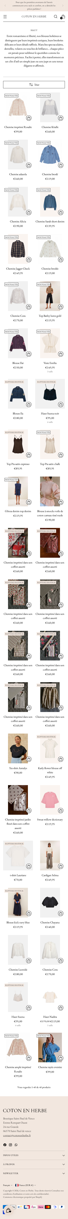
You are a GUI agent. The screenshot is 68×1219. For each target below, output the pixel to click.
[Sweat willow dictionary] (50, 800)
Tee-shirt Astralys (18, 768)
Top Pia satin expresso (17, 464)
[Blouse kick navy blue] (18, 903)
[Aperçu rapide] (29, 404)
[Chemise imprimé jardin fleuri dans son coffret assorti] (18, 800)
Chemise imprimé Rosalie (18, 127)
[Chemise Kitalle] (50, 107)
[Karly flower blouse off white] (50, 748)
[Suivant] (63, 5)
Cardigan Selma (50, 875)
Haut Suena (18, 1017)
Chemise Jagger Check (18, 268)
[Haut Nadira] (50, 997)
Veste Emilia (50, 363)
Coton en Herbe (26, 1190)
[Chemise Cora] (18, 296)
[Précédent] (5, 5)
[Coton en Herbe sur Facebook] (5, 1145)
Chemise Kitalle (50, 127)
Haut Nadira (50, 1017)
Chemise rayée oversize (50, 1067)
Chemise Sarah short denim (50, 221)
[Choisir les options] (29, 118)
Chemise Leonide (18, 969)
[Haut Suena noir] (50, 394)
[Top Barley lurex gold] (50, 296)
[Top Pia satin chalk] (50, 444)
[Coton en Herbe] (34, 16)
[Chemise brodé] (50, 154)
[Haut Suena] (18, 997)
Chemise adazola (18, 174)
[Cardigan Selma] (50, 855)
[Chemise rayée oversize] (50, 1047)
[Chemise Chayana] (50, 903)
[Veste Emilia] (50, 343)
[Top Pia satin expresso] (18, 444)
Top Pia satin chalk (50, 464)
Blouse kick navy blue (18, 922)
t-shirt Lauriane (18, 875)
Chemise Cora (17, 316)
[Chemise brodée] (50, 249)
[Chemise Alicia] (18, 202)
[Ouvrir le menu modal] (5, 16)
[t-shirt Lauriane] (18, 855)
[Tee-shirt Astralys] (18, 748)
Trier (36, 85)
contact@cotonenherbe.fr (17, 1135)
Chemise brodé (50, 174)
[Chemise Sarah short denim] (50, 202)
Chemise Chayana (49, 922)
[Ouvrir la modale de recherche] (55, 16)
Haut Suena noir (50, 413)
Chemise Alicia (18, 221)
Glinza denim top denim (18, 511)
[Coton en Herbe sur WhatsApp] (16, 1145)
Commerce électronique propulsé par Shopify (22, 1196)
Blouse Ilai (18, 363)
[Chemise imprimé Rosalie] (18, 107)
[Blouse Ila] (18, 394)
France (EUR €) (26, 1185)
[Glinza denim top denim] (18, 491)
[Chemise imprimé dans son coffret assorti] (18, 543)
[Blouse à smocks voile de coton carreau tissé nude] (50, 491)
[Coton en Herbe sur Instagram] (11, 1145)
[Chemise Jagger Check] (18, 249)
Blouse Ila (18, 413)
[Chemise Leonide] (18, 950)
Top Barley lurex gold (50, 316)
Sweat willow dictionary (50, 819)
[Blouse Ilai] (18, 343)
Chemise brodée (49, 268)
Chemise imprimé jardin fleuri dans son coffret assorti (18, 824)
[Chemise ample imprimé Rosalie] (18, 1047)
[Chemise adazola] (18, 154)
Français (6, 1185)
